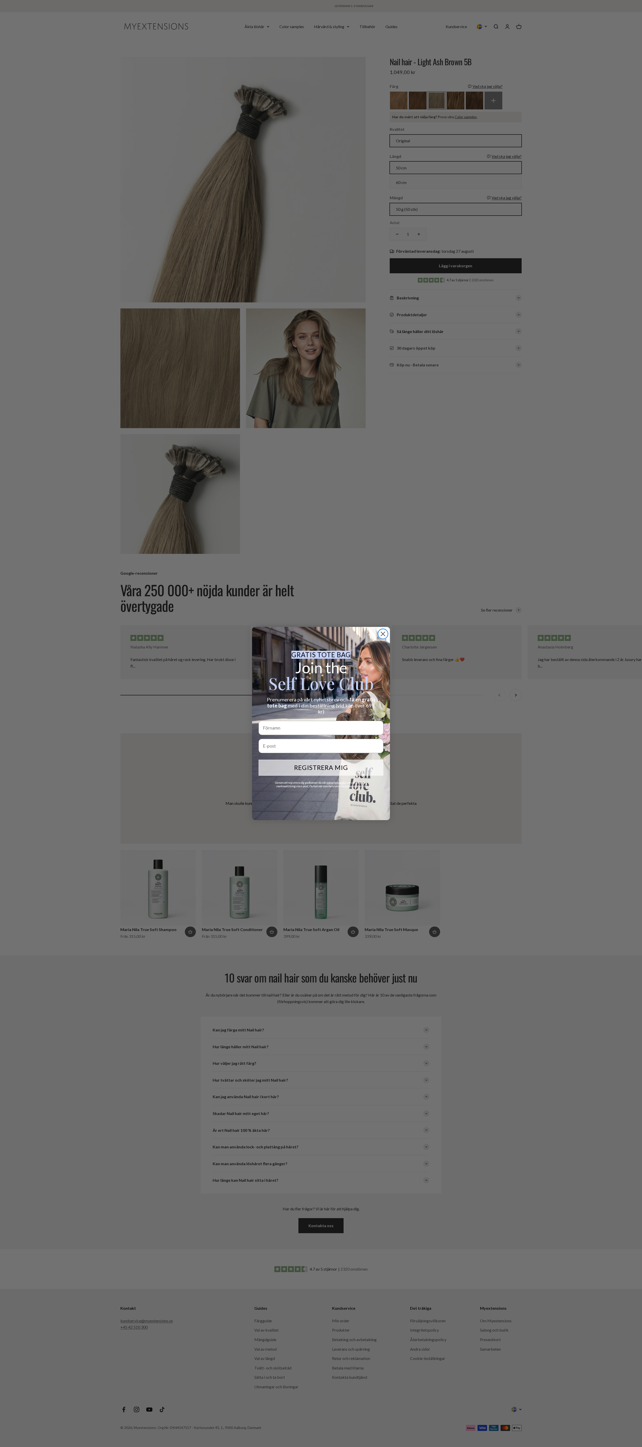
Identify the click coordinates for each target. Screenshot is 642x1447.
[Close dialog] (383, 634)
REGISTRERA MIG (321, 767)
